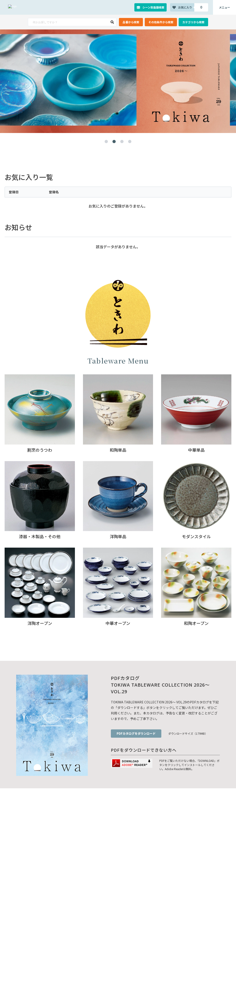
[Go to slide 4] (129, 141)
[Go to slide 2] (114, 141)
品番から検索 (131, 22)
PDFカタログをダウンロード (136, 733)
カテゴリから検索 (193, 22)
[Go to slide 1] (106, 141)
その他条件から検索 (160, 22)
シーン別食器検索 (153, 7)
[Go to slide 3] (122, 141)
